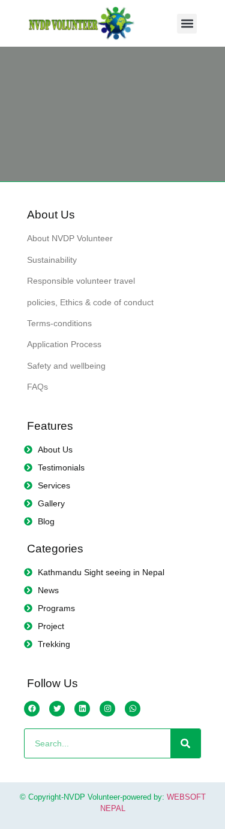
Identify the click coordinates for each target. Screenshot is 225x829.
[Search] (185, 743)
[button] (187, 24)
